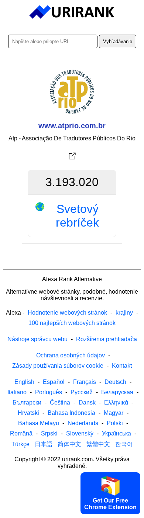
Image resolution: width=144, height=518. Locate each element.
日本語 (43, 444)
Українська (116, 433)
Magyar (113, 413)
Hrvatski (28, 413)
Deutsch (115, 382)
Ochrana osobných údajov (70, 355)
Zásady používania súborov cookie (57, 366)
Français (84, 382)
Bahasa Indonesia (71, 413)
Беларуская (117, 392)
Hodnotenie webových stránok (67, 312)
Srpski (49, 433)
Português (48, 392)
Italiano (17, 392)
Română (21, 433)
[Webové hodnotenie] (72, 12)
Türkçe (20, 444)
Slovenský (79, 433)
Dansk (87, 402)
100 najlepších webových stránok (72, 323)
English (24, 382)
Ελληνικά (116, 402)
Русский (82, 392)
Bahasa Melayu (38, 423)
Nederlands (83, 423)
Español (54, 382)
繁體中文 (98, 444)
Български (27, 402)
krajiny (124, 312)
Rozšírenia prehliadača (106, 339)
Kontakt (122, 366)
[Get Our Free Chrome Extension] (72, 512)
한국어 (124, 444)
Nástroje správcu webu (37, 339)
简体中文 (69, 444)
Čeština (60, 402)
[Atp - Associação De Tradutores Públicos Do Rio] (72, 156)
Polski (115, 423)
